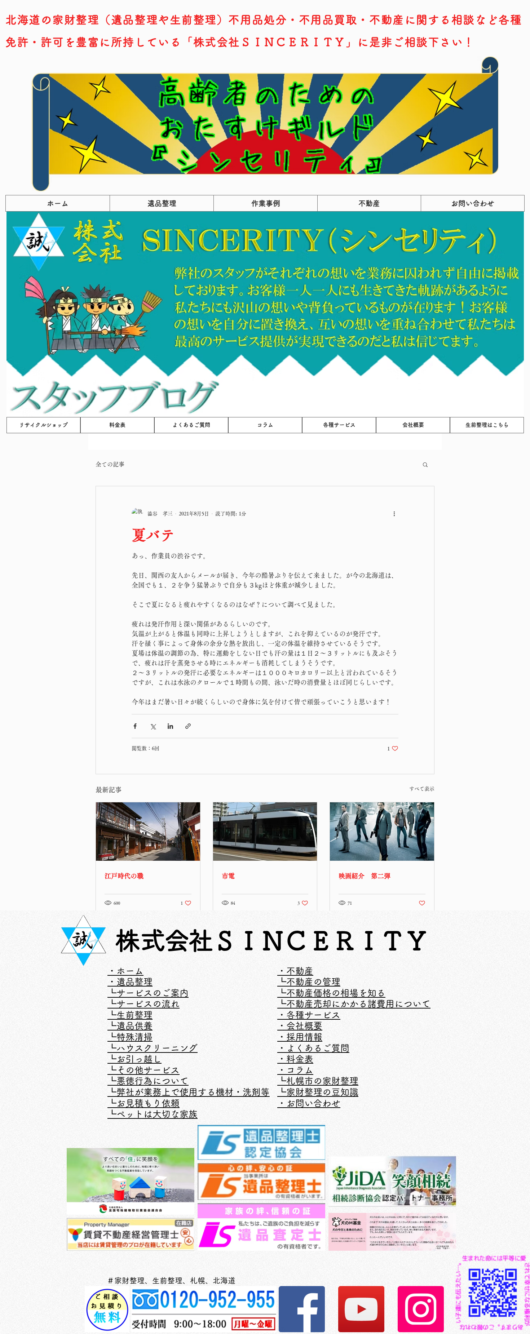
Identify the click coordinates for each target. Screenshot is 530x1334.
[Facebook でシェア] (135, 726)
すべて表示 (421, 788)
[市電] (265, 831)
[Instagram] (421, 1309)
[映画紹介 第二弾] (382, 831)
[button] (425, 464)
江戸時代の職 (124, 876)
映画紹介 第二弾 (364, 876)
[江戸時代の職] (148, 831)
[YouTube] (361, 1309)
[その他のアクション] (394, 513)
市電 (228, 876)
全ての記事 (110, 464)
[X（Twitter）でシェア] (152, 726)
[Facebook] (302, 1309)
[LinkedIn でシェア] (170, 726)
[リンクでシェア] (188, 726)
